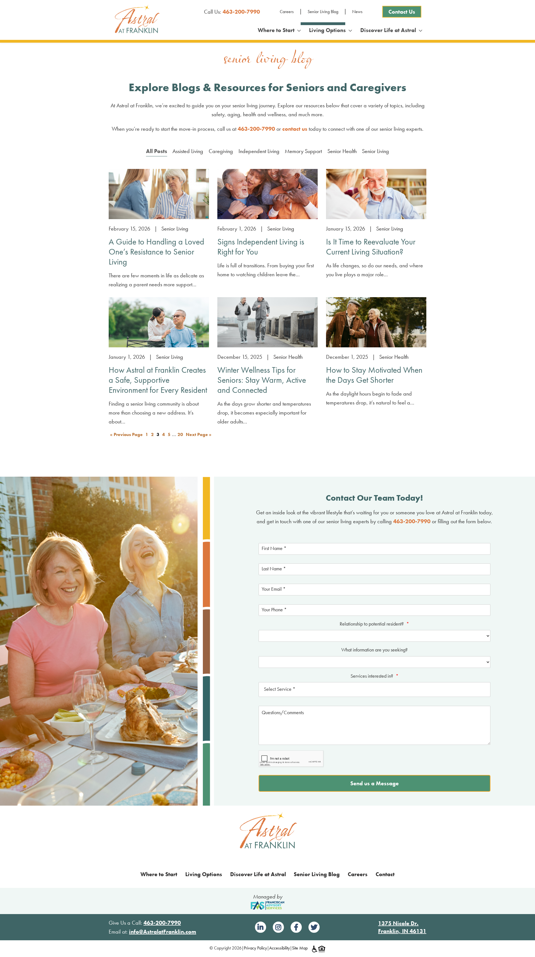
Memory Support (303, 151)
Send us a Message (374, 783)
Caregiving (221, 151)
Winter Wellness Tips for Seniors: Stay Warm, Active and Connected (261, 380)
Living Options (329, 30)
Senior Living (375, 151)
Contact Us (401, 11)
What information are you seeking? (374, 649)
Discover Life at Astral (389, 30)
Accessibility (279, 948)
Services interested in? (374, 676)
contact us (294, 128)
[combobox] (374, 689)
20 (180, 434)
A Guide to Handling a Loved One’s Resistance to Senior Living (156, 251)
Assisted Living (187, 151)
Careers (287, 11)
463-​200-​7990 (256, 128)
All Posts (156, 151)
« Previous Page (126, 434)
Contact (385, 874)
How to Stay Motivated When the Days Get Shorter (374, 375)
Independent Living (259, 151)
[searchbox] (374, 689)
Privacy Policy (255, 948)
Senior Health (342, 151)
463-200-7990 (241, 11)
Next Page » (198, 434)
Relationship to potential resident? (374, 624)
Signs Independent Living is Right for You (260, 246)
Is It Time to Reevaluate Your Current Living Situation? (370, 246)
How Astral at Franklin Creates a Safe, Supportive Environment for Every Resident (158, 380)
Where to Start (277, 30)
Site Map (300, 948)
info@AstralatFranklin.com (162, 931)
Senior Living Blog (323, 11)
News (357, 11)
